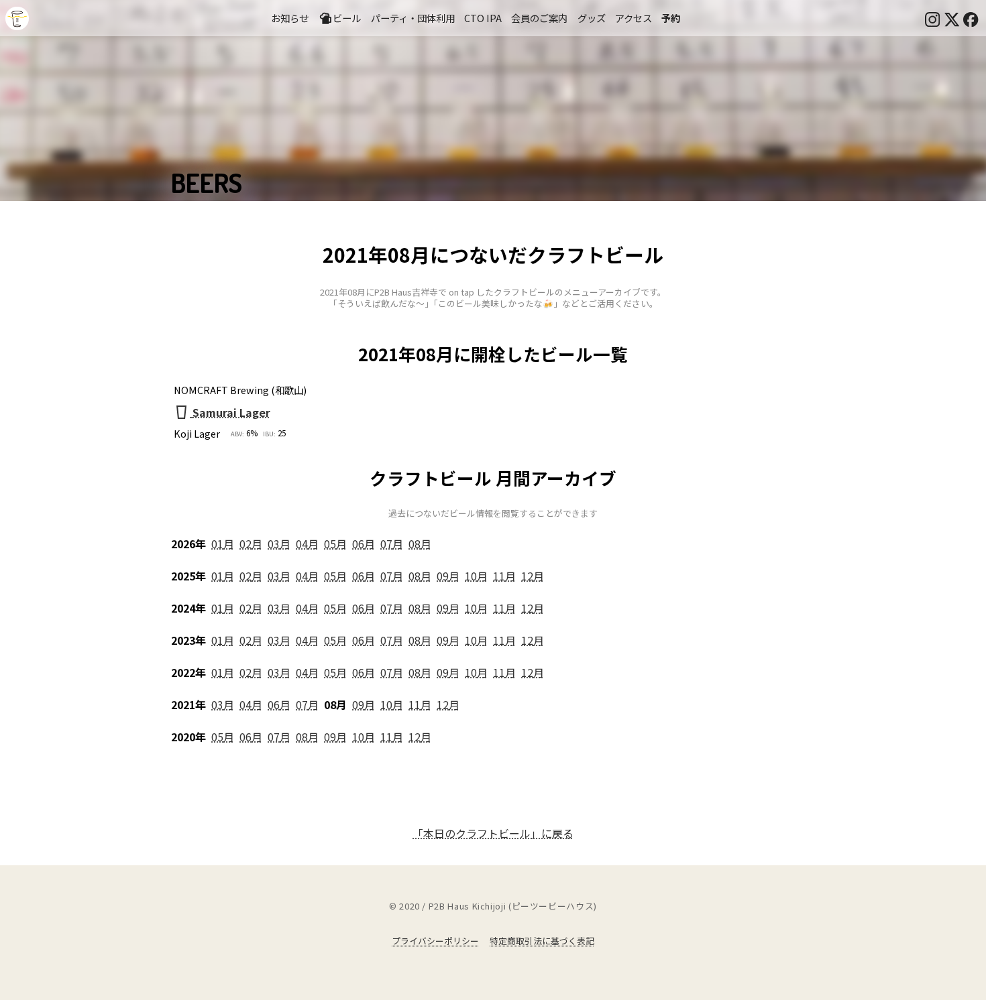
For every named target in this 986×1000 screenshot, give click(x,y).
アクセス (633, 18)
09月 (448, 576)
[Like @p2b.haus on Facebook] (970, 18)
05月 (335, 544)
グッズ (592, 18)
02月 (250, 544)
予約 (670, 18)
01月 (222, 544)
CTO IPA (483, 18)
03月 (279, 544)
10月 (476, 576)
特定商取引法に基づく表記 (542, 940)
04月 (307, 544)
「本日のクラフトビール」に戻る (493, 833)
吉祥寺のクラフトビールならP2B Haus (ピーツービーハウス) (17, 18)
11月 (504, 576)
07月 (391, 544)
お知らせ (290, 18)
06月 (363, 544)
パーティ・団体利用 (413, 18)
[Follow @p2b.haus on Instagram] (932, 18)
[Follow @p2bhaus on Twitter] (951, 18)
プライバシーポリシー (435, 940)
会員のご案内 (539, 18)
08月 (419, 544)
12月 (532, 576)
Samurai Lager (231, 412)
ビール (347, 18)
